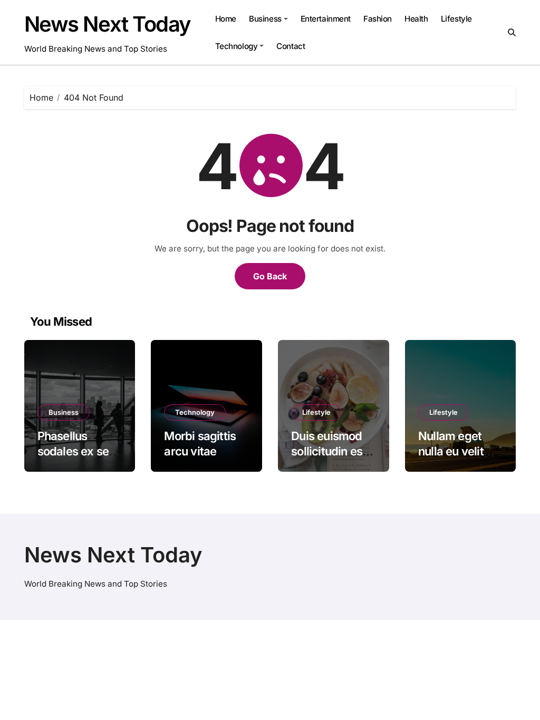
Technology (236, 46)
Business (265, 19)
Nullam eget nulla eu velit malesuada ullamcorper (451, 458)
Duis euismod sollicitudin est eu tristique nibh (333, 451)
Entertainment (326, 19)
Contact (290, 46)
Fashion (377, 19)
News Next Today (107, 24)
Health (416, 19)
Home (225, 19)
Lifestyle (456, 19)
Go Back (270, 276)
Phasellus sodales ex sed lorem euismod (76, 451)
